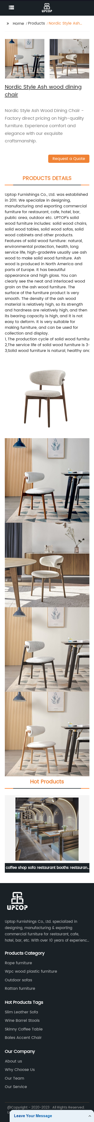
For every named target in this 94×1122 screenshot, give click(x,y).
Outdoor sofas (18, 980)
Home (18, 23)
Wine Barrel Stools (22, 1020)
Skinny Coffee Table (24, 1029)
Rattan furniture (20, 988)
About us (13, 1061)
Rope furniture (18, 963)
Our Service (16, 1087)
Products (36, 23)
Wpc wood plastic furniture (31, 971)
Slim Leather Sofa (21, 1012)
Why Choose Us (20, 1070)
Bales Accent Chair (23, 1038)
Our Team (14, 1078)
